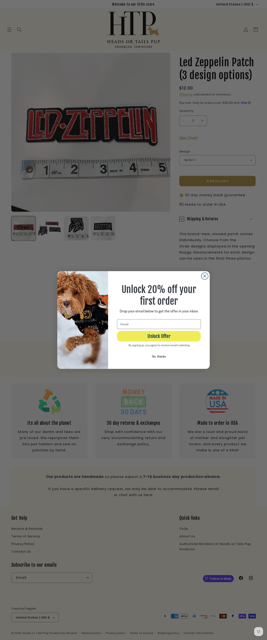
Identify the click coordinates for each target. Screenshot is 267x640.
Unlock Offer (158, 336)
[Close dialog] (204, 276)
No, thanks (159, 356)
